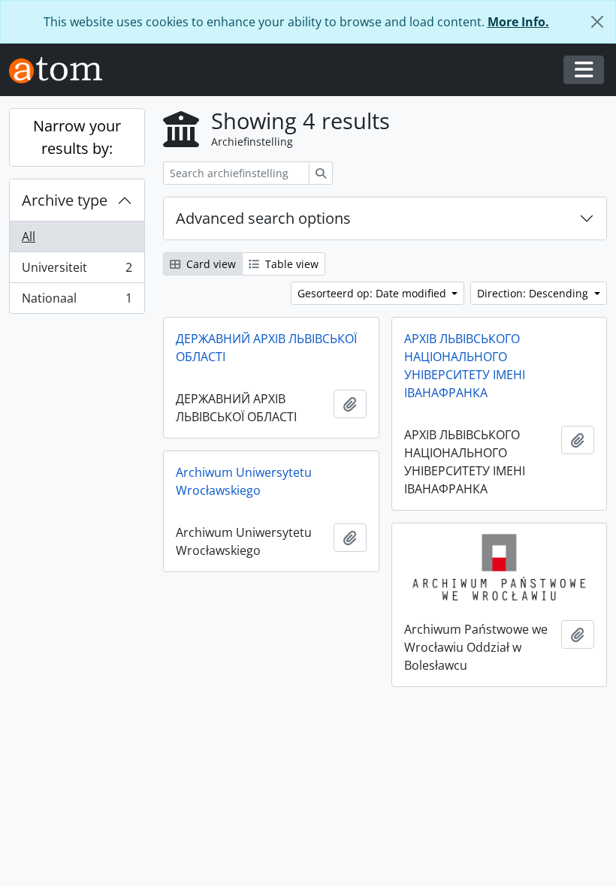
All (28, 236)
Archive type (64, 200)
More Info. (518, 22)
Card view (209, 264)
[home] (61, 70)
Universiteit (76, 271)
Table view (290, 264)
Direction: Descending (534, 293)
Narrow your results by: (77, 137)
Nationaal (76, 301)
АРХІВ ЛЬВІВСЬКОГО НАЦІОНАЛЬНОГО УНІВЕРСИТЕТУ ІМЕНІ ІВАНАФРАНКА (464, 365)
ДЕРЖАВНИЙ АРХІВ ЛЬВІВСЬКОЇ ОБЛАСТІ (266, 347)
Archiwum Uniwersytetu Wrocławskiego (244, 481)
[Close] (597, 22)
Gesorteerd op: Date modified (373, 293)
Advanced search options (263, 218)
